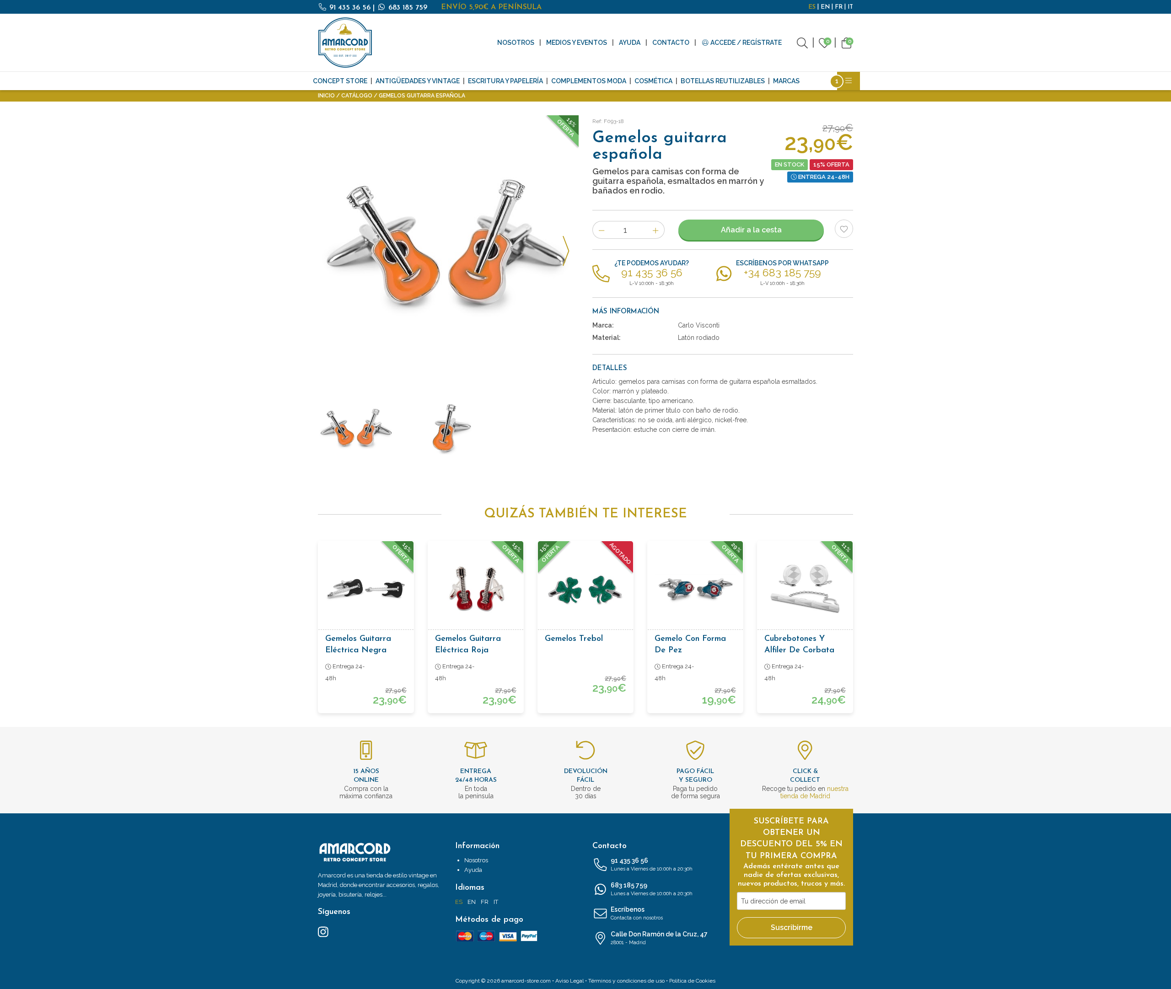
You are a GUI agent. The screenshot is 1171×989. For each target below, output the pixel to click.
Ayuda (629, 42)
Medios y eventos (576, 42)
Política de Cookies (692, 981)
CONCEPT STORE (340, 81)
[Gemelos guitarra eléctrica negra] (366, 588)
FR (839, 7)
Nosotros (515, 42)
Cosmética (653, 81)
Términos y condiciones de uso (626, 981)
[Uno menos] (601, 230)
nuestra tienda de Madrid (814, 792)
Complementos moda (588, 81)
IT (850, 7)
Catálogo (356, 95)
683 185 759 (406, 7)
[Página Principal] (345, 42)
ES (812, 7)
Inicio (326, 95)
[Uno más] (656, 230)
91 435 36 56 (350, 7)
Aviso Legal (569, 981)
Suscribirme (791, 927)
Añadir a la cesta (751, 230)
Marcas (786, 81)
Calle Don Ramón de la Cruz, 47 (659, 938)
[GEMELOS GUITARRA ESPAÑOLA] (448, 245)
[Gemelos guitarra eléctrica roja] (475, 588)
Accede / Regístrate (745, 42)
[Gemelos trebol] (585, 588)
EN (825, 7)
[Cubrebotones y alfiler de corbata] (805, 588)
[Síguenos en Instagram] (323, 931)
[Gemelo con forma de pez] (695, 588)
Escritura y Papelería (505, 81)
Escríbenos (637, 913)
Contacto (670, 42)
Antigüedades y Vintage (418, 81)
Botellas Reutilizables (723, 81)
